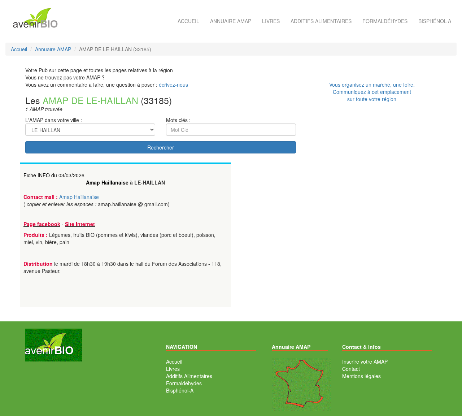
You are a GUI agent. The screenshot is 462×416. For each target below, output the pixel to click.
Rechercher (160, 147)
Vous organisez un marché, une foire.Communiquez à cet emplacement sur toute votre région (372, 92)
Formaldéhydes (384, 21)
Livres (271, 21)
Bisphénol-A (434, 21)
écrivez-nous (173, 84)
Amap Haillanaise (107, 182)
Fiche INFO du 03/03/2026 (53, 175)
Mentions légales (361, 376)
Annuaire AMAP (230, 21)
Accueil (188, 21)
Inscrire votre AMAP (365, 361)
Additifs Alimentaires (189, 376)
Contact (351, 368)
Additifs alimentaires (321, 21)
